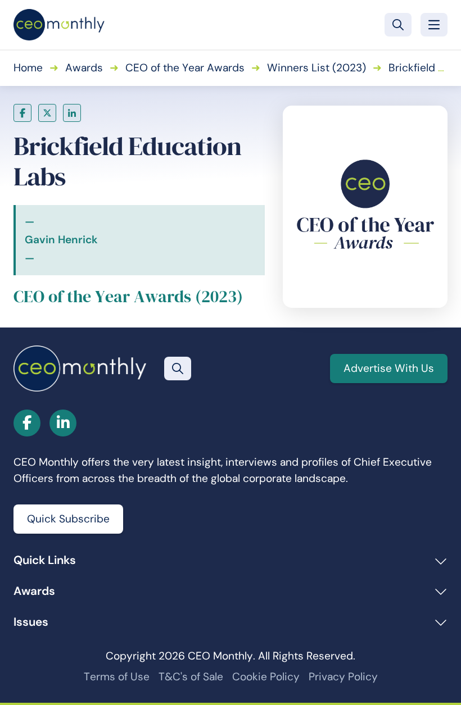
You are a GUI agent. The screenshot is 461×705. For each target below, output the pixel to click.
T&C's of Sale (191, 677)
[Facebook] (22, 113)
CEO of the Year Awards (185, 68)
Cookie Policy (266, 677)
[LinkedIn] (72, 113)
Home (28, 68)
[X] (47, 113)
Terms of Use (117, 677)
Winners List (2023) (316, 68)
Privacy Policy (343, 677)
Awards (84, 68)
